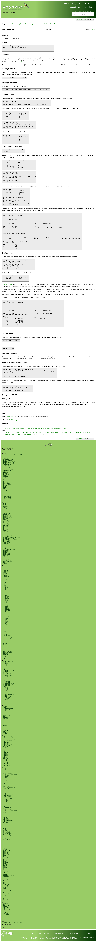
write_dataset (6, 909)
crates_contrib (6, 553)
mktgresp (5, 758)
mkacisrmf (5, 746)
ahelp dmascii (23, 62)
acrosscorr (5, 472)
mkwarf (5, 759)
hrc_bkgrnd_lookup (8, 708)
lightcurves (5, 732)
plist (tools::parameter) (8, 794)
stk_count (5, 869)
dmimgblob (6, 598)
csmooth (5, 563)
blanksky (5, 499)
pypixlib (5, 811)
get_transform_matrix (8, 683)
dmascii (5, 580)
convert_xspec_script (8, 538)
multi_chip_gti (6, 765)
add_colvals (6, 474)
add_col (7, 432)
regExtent (5, 826)
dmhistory (5, 595)
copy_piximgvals (7, 547)
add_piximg (19, 432)
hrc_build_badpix (7, 709)
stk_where (5, 872)
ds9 (4, 640)
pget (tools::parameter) (9, 787)
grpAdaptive (6, 689)
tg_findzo (5, 892)
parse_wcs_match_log (8, 779)
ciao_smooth (6, 525)
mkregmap (5, 755)
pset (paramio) (6, 802)
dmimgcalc (5, 599)
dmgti (4, 593)
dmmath (5, 620)
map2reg (5, 741)
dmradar (5, 625)
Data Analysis (89, 4)
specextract (6, 859)
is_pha (4, 719)
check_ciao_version (8, 517)
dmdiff (4, 585)
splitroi (4, 861)
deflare (4, 569)
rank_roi (5, 817)
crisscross (5, 562)
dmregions (5, 628)
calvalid (5, 508)
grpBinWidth (6, 692)
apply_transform (7, 484)
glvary (4, 686)
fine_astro (5, 653)
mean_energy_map (7, 742)
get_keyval (5, 672)
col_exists (5, 533)
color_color (5, 532)
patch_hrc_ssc (6, 781)
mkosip (5, 753)
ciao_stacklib (6, 526)
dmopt (4, 623)
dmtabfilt (5, 633)
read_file (14, 434)
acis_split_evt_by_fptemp (9, 469)
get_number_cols (7, 675)
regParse (5, 830)
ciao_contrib (6, 521)
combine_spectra (7, 536)
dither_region (6, 576)
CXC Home (67, 4)
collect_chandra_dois (8, 531)
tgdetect (5, 881)
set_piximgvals (6, 850)
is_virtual (5, 722)
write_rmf (44, 434)
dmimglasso (6, 605)
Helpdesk (88, 933)
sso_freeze (5, 865)
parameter (5, 776)
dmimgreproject (7, 609)
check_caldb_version (8, 515)
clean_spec (5, 529)
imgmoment (6, 717)
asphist (5, 489)
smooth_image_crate (44, 428)
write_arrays (54, 428)
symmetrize (6, 876)
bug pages (10, 416)
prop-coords (6, 799)
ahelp (84, 19)
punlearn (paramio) (7, 809)
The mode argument (31, 24)
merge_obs (6, 743)
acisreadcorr (6, 458)
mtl (3, 764)
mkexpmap (6, 748)
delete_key (69, 432)
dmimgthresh (6, 610)
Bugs (51, 24)
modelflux (5, 760)
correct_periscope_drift (9, 549)
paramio (5, 777)
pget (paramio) (6, 786)
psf (3, 808)
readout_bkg (6, 818)
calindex (5, 505)
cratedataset (6, 550)
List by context (6, 451)
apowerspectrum (7, 482)
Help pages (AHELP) (7, 448)
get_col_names (7, 664)
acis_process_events (8, 466)
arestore (5, 487)
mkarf (4, 747)
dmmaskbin (6, 617)
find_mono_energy (7, 652)
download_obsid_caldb (9, 639)
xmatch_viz (6, 917)
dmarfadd (5, 578)
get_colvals (90, 432)
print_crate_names (7, 798)
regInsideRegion (7, 827)
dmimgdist (5, 600)
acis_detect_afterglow (8, 463)
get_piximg (8, 434)
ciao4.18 (79, 19)
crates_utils (6, 555)
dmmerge (5, 621)
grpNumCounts (7, 700)
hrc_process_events (8, 712)
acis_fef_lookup (7, 464)
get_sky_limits (6, 681)
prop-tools (5, 801)
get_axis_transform (8, 661)
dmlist (4, 613)
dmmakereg (6, 616)
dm (3, 636)
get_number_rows (7, 676)
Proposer (75, 4)
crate (4, 558)
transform (5, 895)
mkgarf (4, 750)
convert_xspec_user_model (10, 539)
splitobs (5, 860)
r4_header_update (7, 816)
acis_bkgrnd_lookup (8, 459)
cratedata (25, 432)
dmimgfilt (5, 601)
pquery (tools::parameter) (9, 796)
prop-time (5, 800)
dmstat (4, 632)
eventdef (5, 648)
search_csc (6, 845)
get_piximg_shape (7, 679)
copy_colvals (6, 546)
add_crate (5, 476)
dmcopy (5, 584)
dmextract (5, 587)
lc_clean (5, 729)
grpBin (4, 693)
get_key (5, 674)
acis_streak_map (7, 470)
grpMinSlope (6, 698)
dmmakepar (6, 614)
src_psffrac (6, 864)
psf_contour (6, 806)
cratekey (5, 552)
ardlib (4, 486)
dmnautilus (5, 622)
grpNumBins (6, 699)
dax (4, 568)
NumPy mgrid (8, 284)
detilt (4, 574)
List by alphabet (6, 449)
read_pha (20, 434)
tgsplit (4, 887)
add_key (12, 432)
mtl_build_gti (6, 763)
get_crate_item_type (8, 666)
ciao (4, 528)
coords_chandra (7, 540)
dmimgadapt (6, 597)
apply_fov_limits (7, 483)
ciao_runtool (6, 524)
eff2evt (4, 644)
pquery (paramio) (7, 795)
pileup (4, 789)
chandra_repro (6, 514)
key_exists (5, 725)
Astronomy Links (59, 933)
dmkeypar (5, 612)
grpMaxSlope (6, 697)
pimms (4, 790)
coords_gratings (7, 542)
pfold (4, 784)
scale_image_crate (32, 428)
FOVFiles (5, 656)
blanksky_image (7, 497)
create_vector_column (39, 432)
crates (93, 29)
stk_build (5, 868)
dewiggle (5, 575)
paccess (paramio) (7, 773)
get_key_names (7, 673)
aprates (5, 485)
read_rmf (26, 434)
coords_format (6, 541)
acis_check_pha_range (9, 461)
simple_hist (6, 852)
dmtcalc (5, 634)
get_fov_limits (6, 671)
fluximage (5, 654)
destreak (5, 573)
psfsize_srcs (6, 805)
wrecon (5, 906)
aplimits (5, 481)
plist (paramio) (6, 793)
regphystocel (6, 831)
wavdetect (5, 903)
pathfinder (5, 782)
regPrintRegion (6, 832)
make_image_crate (10, 428)
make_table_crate (21, 428)
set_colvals (5, 847)
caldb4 (4, 503)
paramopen (6, 778)
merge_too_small (7, 744)
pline (4, 791)
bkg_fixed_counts (7, 496)
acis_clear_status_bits (8, 462)
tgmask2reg (6, 885)
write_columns (62, 428)
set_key (5, 849)
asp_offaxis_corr (7, 490)
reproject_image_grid (8, 836)
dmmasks (5, 619)
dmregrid (5, 630)
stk (3, 873)
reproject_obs (6, 839)
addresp (5, 473)
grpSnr (4, 701)
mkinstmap (5, 752)
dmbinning (5, 581)
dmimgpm (5, 607)
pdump (4, 783)
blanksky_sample (7, 498)
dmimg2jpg (6, 596)
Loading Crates (19, 24)
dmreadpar (5, 627)
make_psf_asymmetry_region (10, 739)
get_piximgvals (7, 677)
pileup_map (6, 788)
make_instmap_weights (9, 738)
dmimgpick (5, 606)
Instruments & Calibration (75, 7)
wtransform (6, 914)
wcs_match (6, 904)
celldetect (5, 512)
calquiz (4, 507)
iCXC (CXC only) (74, 933)
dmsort (5, 631)
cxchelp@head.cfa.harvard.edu (36, 938)
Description (10, 24)
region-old (5, 828)
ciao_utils (5, 527)
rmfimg (4, 840)
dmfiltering (5, 588)
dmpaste (5, 624)
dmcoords (5, 583)
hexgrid (5, 706)
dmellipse (5, 586)
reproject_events (7, 835)
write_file (32, 434)
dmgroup (5, 592)
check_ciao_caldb (7, 516)
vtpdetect (5, 899)
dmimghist (5, 603)
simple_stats (6, 853)
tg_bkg (4, 888)
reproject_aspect (7, 834)
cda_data (5, 509)
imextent (5, 716)
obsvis (4, 769)
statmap (5, 867)
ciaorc (4, 519)
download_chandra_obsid (9, 637)
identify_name (6, 715)
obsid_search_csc (7, 768)
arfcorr (4, 488)
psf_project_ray (7, 807)
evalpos (5, 646)
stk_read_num (6, 871)
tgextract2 (5, 882)
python (4, 812)
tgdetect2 (5, 880)
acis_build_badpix (7, 460)
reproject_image (7, 838)
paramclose (6, 775)
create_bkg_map (7, 559)
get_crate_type (6, 668)
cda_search (6, 511)
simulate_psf (6, 854)
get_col (84, 432)
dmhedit (5, 594)
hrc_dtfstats (6, 710)
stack (4, 866)
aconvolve (5, 471)
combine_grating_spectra (9, 535)
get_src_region (6, 682)
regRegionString (7, 833)
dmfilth (4, 589)
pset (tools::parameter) (9, 804)
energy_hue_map (7, 645)
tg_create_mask (7, 890)
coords (4, 544)
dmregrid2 (5, 629)
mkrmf (4, 756)
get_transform (6, 685)
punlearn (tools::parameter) (10, 810)
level (4, 731)
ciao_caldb (5, 520)
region (4, 829)
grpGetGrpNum (7, 696)
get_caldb (5, 662)
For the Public (88, 7)
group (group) (6, 687)
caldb (4, 504)
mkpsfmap (5, 754)
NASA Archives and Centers (44, 934)
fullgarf (4, 658)
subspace (5, 874)
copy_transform (7, 548)
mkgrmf (5, 751)
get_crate (5, 669)
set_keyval (5, 848)
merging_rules (6, 745)
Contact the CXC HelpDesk (82, 17)
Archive (81, 4)
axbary (4, 493)
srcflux (4, 863)
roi (3, 841)
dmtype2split (6, 635)
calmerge (5, 506)
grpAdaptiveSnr (7, 688)
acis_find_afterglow (8, 465)
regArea (5, 825)
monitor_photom (7, 762)
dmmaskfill (5, 618)
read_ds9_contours (8, 820)
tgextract (5, 883)
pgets (4, 785)
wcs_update (6, 905)
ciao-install (5, 518)
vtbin (4, 898)
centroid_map (6, 513)
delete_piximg (77, 432)
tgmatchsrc (6, 886)
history (4, 707)
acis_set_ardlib (6, 468)
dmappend (5, 577)
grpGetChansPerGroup (8, 694)
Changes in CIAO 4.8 (43, 24)
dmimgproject (6, 608)
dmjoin (4, 611)
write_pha (38, 434)
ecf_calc (5, 643)
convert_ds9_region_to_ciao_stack (11, 537)
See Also (56, 24)
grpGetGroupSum (7, 695)
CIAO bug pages (13, 420)
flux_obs (5, 655)
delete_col (63, 432)
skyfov (4, 856)
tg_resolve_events (7, 893)
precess (5, 797)
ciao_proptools (7, 523)
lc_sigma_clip (6, 730)
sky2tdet (5, 855)
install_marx (6, 718)
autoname (5, 492)
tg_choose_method (8, 889)
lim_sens (5, 733)
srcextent (5, 862)
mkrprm (5, 757)
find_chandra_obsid (8, 651)
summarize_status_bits (9, 875)
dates (4, 567)
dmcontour (5, 582)
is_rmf (4, 720)
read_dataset (6, 819)
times (4, 894)
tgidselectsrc (6, 884)
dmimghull (5, 604)
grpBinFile (5, 691)
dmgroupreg (6, 590)
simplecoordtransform (8, 851)
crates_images (6, 554)
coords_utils (6, 543)
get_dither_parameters (8, 670)
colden (4, 530)
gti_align (5, 703)
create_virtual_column (53, 432)
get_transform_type (8, 684)
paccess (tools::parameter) (10, 774)
